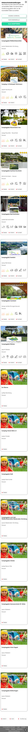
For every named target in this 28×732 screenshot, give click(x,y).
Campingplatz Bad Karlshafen (14, 198)
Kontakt (19, 59)
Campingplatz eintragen (9, 727)
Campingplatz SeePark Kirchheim (14, 156)
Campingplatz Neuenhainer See (14, 112)
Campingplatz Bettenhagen (14, 675)
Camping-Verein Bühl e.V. (14, 415)
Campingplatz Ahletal (14, 545)
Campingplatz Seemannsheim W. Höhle (14, 589)
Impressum (20, 729)
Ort (25, 727)
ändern (4, 719)
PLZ (25, 724)
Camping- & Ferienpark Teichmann (14, 69)
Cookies (7, 729)
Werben (13, 729)
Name (24, 721)
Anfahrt (12, 59)
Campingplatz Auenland (14, 285)
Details (5, 59)
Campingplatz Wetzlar (14, 328)
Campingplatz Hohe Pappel (14, 632)
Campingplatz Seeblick (14, 242)
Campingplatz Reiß (14, 458)
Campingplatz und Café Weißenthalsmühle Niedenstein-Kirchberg (14, 503)
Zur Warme (14, 372)
